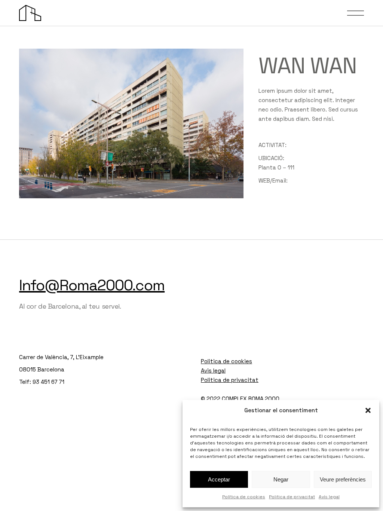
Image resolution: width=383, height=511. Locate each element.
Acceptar (219, 479)
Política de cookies (243, 497)
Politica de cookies (226, 361)
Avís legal (329, 497)
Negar (280, 479)
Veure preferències (343, 479)
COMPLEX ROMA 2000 (250, 398)
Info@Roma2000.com (92, 285)
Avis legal (213, 370)
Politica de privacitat (292, 497)
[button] (368, 410)
